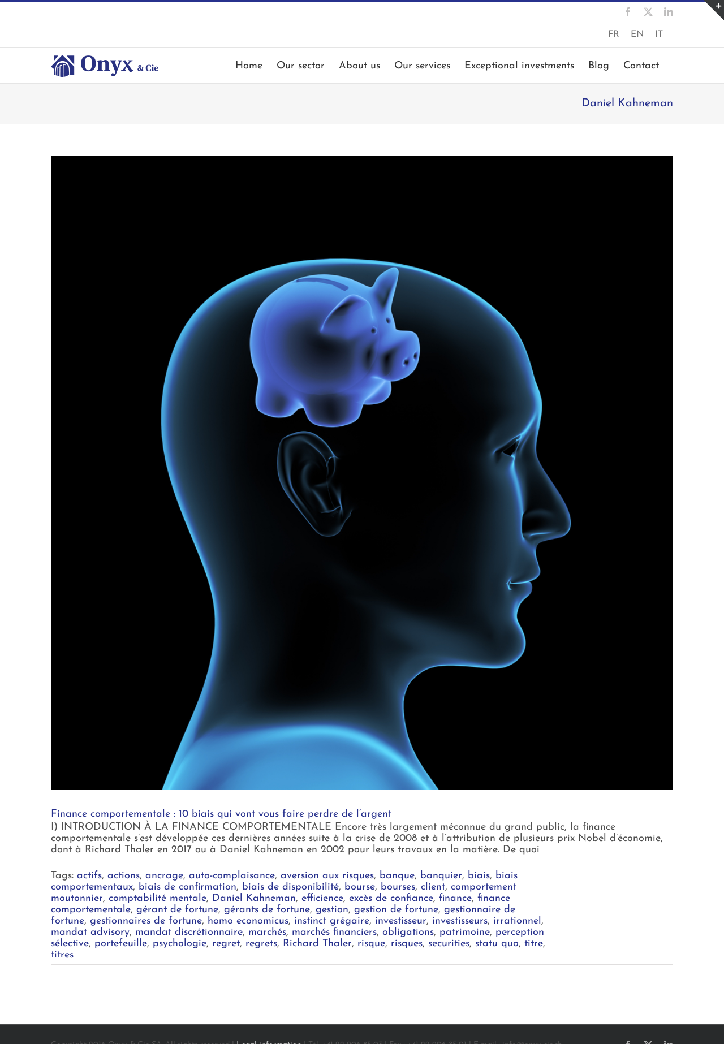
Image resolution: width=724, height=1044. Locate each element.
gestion (332, 910)
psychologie (179, 944)
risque (371, 944)
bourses (398, 887)
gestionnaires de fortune (146, 921)
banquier (441, 876)
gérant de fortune (177, 910)
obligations (408, 932)
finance (455, 899)
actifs (89, 876)
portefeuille (120, 944)
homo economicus (248, 921)
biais (479, 876)
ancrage (164, 876)
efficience (322, 899)
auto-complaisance (232, 876)
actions (123, 876)
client (433, 887)
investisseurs (460, 921)
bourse (359, 887)
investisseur (400, 921)
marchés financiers (334, 932)
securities (448, 944)
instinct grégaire (331, 921)
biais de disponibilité (290, 887)
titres (62, 955)
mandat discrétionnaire (189, 932)
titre (533, 944)
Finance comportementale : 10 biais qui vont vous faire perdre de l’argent (221, 814)
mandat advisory (90, 932)
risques (407, 944)
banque (397, 876)
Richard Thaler (317, 944)
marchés (267, 932)
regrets (261, 944)
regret (226, 944)
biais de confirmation (187, 887)
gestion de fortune (396, 910)
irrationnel (517, 921)
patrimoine (464, 932)
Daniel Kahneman (254, 899)
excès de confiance (391, 899)
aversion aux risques (327, 876)
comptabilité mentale (157, 899)
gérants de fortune (267, 910)
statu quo (497, 944)
